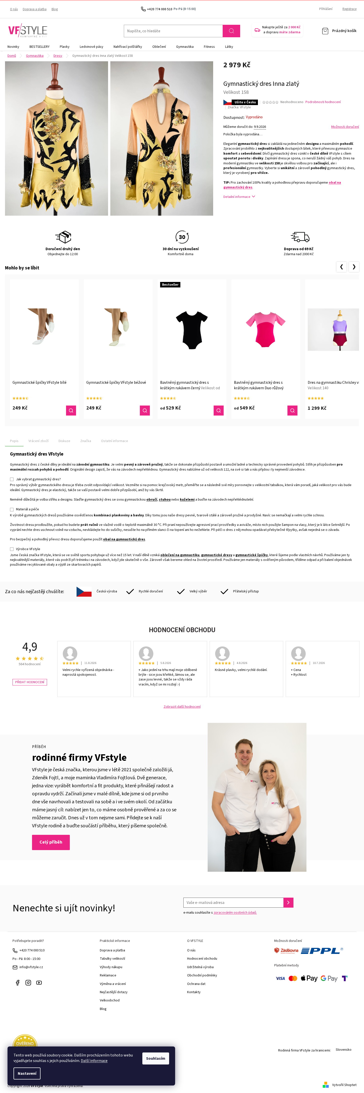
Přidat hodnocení (29, 682)
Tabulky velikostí (112, 958)
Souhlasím (155, 1058)
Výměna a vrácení (113, 983)
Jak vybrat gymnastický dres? (38, 479)
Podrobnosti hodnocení (323, 102)
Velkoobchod (110, 1000)
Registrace (349, 9)
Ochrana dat (196, 983)
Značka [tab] (85, 441)
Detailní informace (236, 196)
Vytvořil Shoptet (344, 1084)
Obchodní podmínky (202, 975)
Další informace (94, 1060)
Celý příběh (51, 842)
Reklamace (108, 975)
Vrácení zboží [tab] (39, 441)
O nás (14, 9)
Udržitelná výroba (200, 967)
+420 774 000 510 (32, 950)
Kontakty (194, 992)
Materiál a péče (27, 509)
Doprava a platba (35, 9)
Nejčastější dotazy (114, 992)
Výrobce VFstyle (28, 549)
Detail (71, 411)
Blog (55, 9)
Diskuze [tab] (64, 441)
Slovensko (343, 1049)
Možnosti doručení (345, 127)
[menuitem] (13, 47)
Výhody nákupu (111, 967)
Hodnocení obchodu (202, 958)
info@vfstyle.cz (31, 967)
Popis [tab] (14, 441)
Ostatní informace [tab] (114, 441)
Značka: (239, 107)
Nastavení (27, 1073)
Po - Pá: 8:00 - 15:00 (26, 958)
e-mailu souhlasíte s (220, 912)
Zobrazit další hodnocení (182, 706)
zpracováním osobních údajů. (235, 912)
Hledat (231, 31)
